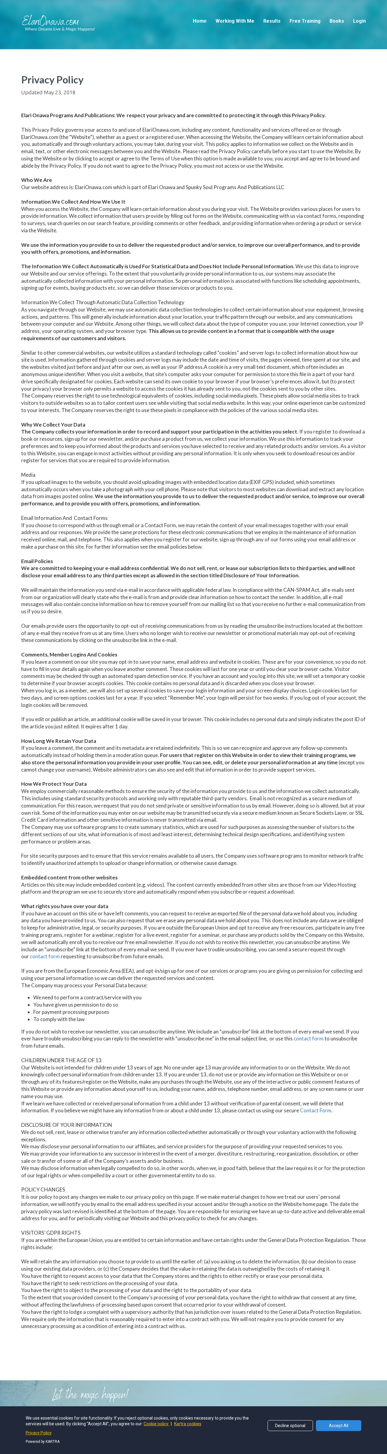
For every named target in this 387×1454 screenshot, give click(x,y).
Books (337, 21)
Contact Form (315, 1110)
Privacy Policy (39, 1432)
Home (200, 21)
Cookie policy (156, 1423)
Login (359, 21)
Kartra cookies (187, 1423)
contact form (45, 956)
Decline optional (290, 1425)
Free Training (305, 21)
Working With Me (235, 21)
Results (272, 21)
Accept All (338, 1425)
